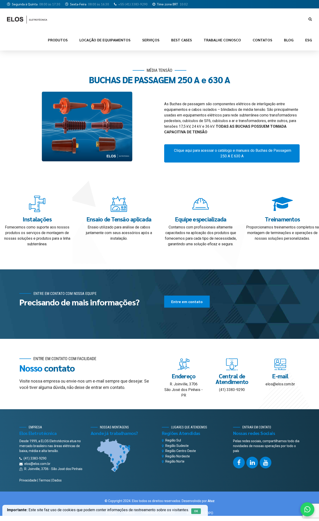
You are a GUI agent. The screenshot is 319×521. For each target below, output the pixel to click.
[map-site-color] (123, 455)
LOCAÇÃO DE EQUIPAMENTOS (105, 39)
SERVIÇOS (151, 39)
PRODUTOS (58, 39)
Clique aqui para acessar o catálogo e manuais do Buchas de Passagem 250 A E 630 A (232, 153)
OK (196, 511)
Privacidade (28, 480)
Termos (44, 480)
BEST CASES (181, 39)
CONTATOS (262, 39)
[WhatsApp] (307, 509)
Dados (57, 480)
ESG (308, 39)
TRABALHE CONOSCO (222, 39)
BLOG (289, 39)
